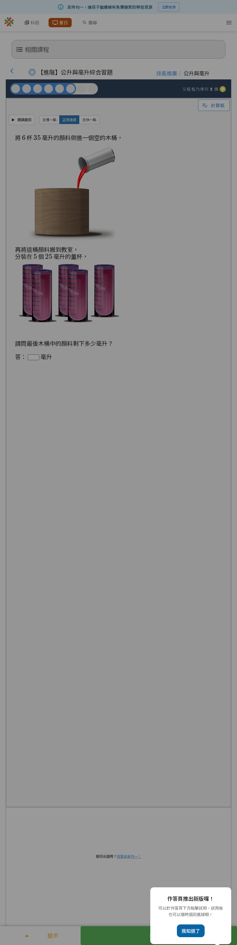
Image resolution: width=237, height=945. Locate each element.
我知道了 (191, 930)
